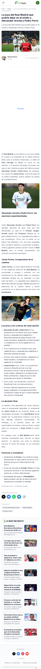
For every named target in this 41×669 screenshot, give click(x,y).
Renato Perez (12, 57)
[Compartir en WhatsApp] (14, 497)
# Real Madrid (27, 507)
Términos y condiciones (12, 663)
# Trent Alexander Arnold (11, 507)
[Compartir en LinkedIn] (19, 497)
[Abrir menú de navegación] (3, 3)
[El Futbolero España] (20, 2)
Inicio (3, 9)
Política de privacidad (29, 663)
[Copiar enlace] (24, 497)
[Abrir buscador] (37, 3)
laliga (9, 9)
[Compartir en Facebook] (9, 497)
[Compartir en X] (4, 497)
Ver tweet (20, 108)
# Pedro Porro (7, 511)
